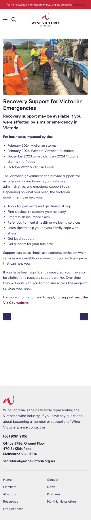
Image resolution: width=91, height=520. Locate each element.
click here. (79, 4)
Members (9, 487)
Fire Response (13, 509)
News (51, 487)
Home (7, 480)
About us (9, 494)
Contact (52, 480)
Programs (53, 494)
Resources (10, 501)
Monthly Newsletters (62, 501)
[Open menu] (4, 19)
